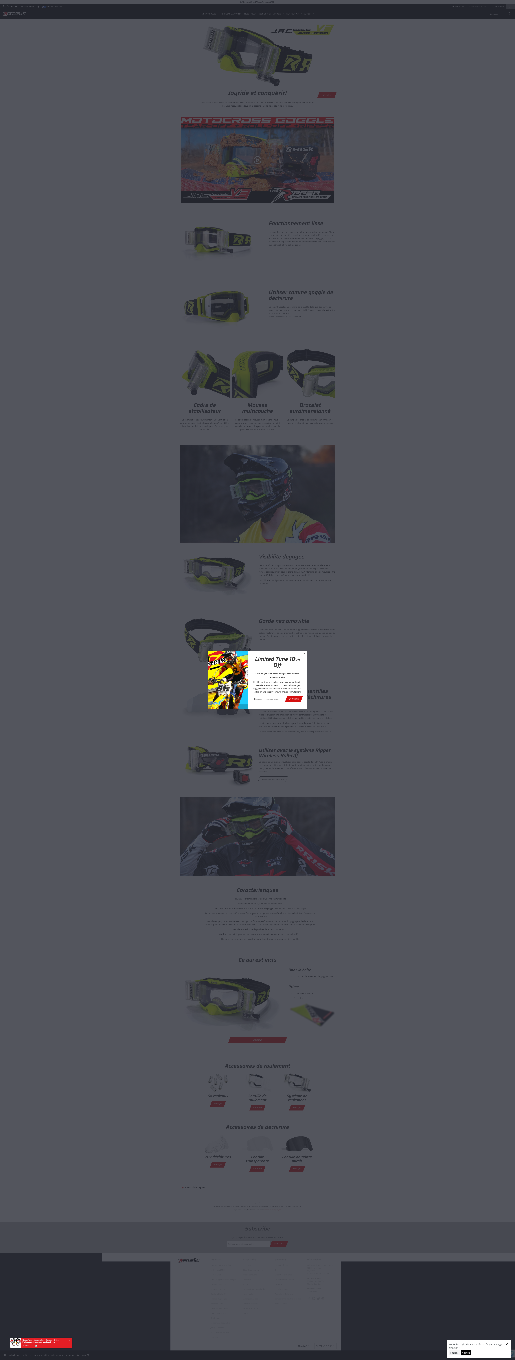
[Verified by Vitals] (36, 1346)
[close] (304, 653)
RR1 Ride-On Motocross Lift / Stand (37, 1342)
